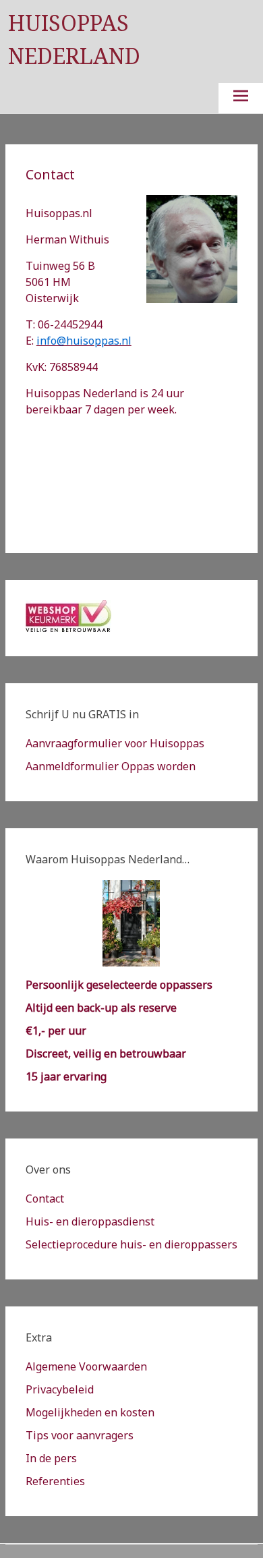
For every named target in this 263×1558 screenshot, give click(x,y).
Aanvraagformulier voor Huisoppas (115, 743)
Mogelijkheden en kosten (90, 1412)
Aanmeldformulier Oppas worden (111, 766)
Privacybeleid (60, 1389)
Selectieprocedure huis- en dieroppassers (131, 1244)
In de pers (51, 1458)
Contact (45, 1198)
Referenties (55, 1481)
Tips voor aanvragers (80, 1435)
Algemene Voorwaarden (86, 1366)
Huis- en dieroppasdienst (90, 1221)
